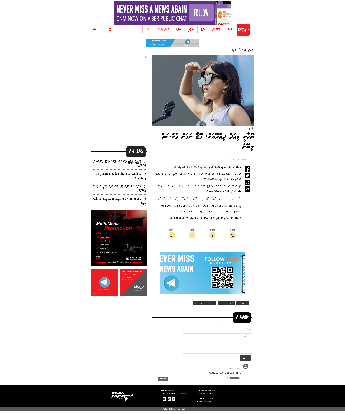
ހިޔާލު (148, 29)
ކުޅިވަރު (178, 29)
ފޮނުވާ (245, 357)
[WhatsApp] (247, 182)
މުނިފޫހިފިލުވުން (163, 29)
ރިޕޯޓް (203, 29)
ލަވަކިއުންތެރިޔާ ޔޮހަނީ (226, 302)
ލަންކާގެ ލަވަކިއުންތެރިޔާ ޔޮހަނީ (204, 302)
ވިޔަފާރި (191, 29)
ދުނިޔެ (234, 50)
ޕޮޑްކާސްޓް (216, 29)
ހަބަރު (229, 29)
